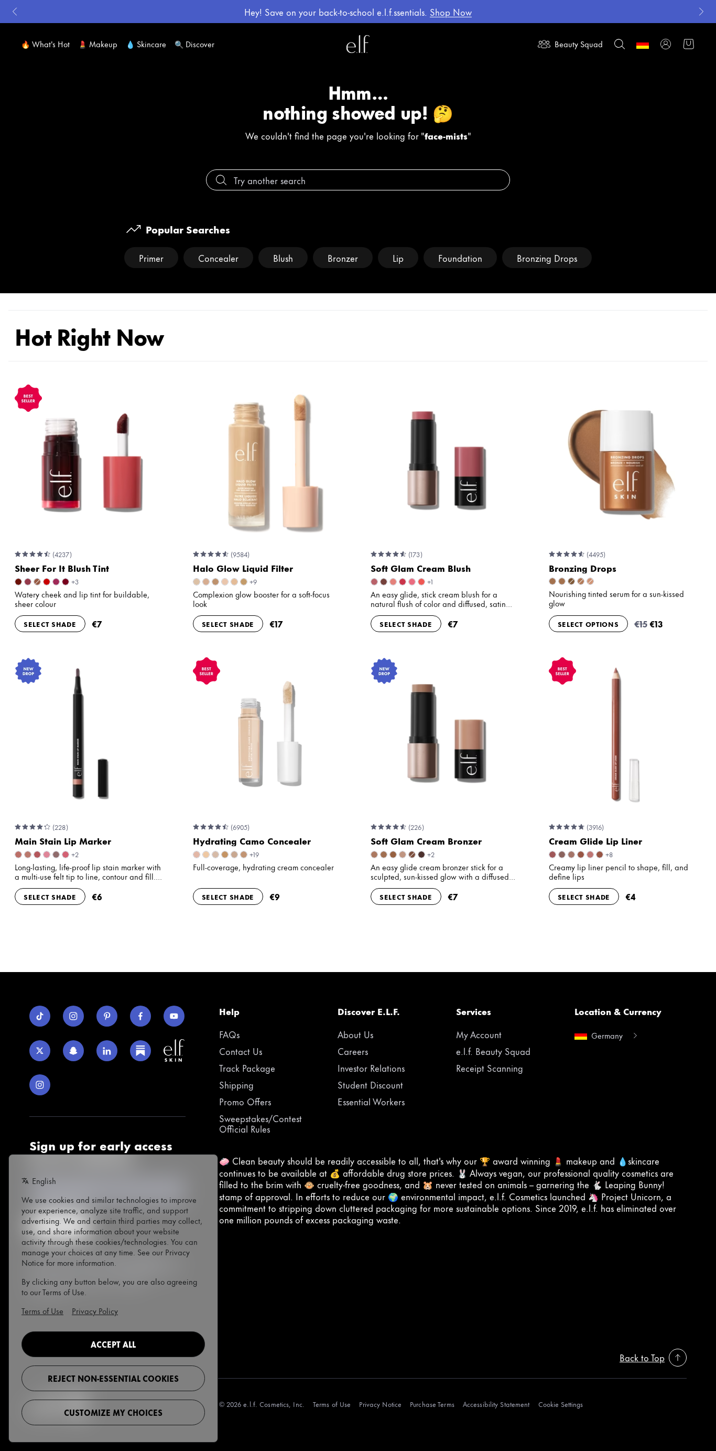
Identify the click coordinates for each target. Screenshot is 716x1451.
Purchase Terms (432, 1404)
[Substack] (140, 1050)
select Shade (50, 623)
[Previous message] (14, 11)
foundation (460, 257)
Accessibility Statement (496, 1404)
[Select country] (642, 44)
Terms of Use (332, 1404)
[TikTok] (39, 1016)
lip (398, 257)
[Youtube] (174, 1016)
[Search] (619, 44)
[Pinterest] (106, 1016)
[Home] (358, 44)
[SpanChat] (73, 1050)
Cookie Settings (560, 1404)
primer (151, 257)
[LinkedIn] (106, 1050)
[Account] (665, 44)
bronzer (343, 257)
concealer (218, 257)
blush (283, 257)
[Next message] (701, 11)
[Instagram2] (39, 1084)
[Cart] (688, 44)
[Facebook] (140, 1016)
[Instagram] (73, 1016)
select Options (588, 623)
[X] (39, 1050)
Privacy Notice (380, 1404)
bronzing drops (547, 257)
